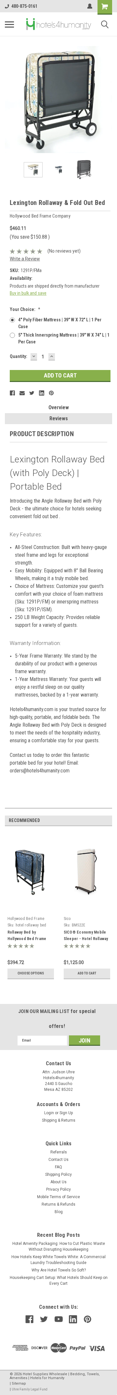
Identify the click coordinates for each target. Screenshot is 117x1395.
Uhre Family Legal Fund (29, 1389)
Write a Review (25, 258)
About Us (58, 1182)
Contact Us (58, 1159)
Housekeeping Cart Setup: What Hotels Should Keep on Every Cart (59, 1280)
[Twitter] (31, 393)
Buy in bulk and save (28, 293)
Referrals (58, 1152)
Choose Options (31, 973)
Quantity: (18, 356)
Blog (59, 1212)
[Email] (22, 393)
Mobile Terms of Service (58, 1197)
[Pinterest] (51, 393)
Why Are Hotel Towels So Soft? (59, 1270)
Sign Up (66, 1113)
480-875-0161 (24, 6)
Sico (67, 918)
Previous (10, 99)
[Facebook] (12, 393)
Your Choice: (25, 309)
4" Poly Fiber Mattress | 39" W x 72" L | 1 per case (59, 323)
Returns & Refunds (58, 1204)
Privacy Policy (58, 1189)
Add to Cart (87, 973)
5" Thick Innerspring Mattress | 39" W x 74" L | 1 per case (64, 338)
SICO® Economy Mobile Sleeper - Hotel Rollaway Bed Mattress (86, 939)
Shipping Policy (58, 1174)
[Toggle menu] (9, 24)
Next (107, 99)
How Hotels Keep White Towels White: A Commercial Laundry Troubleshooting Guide (58, 1260)
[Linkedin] (41, 393)
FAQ (58, 1167)
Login (49, 1113)
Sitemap (19, 1383)
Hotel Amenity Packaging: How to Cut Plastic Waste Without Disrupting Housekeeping (58, 1246)
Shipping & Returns (58, 1120)
